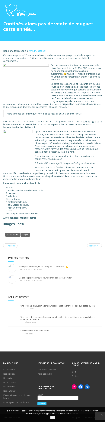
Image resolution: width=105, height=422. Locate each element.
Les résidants (9, 386)
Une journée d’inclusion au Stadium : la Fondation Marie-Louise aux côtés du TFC (57, 306)
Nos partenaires (10, 391)
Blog (74, 371)
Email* (40, 395)
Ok (52, 417)
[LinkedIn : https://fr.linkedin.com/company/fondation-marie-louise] (87, 386)
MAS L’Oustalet (37, 50)
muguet (25, 234)
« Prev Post (10, 245)
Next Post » (94, 245)
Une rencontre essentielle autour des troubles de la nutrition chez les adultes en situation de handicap (58, 318)
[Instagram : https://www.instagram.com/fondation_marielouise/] (74, 386)
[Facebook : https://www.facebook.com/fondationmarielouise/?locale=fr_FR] (80, 386)
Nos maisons (9, 378)
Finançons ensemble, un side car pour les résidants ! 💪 (43, 267)
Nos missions (9, 374)
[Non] (101, 414)
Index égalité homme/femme (16, 402)
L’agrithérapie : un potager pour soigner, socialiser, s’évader (45, 278)
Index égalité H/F (44, 374)
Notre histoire (9, 382)
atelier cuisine (12, 234)
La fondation (9, 369)
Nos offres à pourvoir (46, 369)
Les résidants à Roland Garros (34, 330)
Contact (75, 376)
